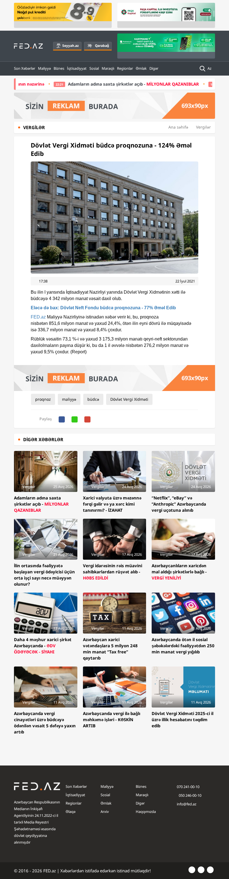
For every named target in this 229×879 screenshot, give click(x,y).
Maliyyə (44, 68)
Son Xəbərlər (24, 68)
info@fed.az (186, 803)
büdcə (93, 399)
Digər (153, 68)
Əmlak (141, 68)
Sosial (94, 68)
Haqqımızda (146, 811)
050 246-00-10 (189, 795)
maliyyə (69, 399)
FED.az (38, 317)
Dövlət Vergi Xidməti (129, 399)
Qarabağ (102, 45)
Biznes (59, 68)
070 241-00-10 (188, 786)
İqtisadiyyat (77, 68)
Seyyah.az (70, 45)
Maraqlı (108, 68)
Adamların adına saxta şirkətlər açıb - (111, 84)
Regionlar (125, 68)
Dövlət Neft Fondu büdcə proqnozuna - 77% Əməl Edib (103, 307)
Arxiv (105, 811)
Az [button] (209, 68)
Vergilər (203, 127)
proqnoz (43, 399)
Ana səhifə (178, 127)
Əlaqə (70, 811)
